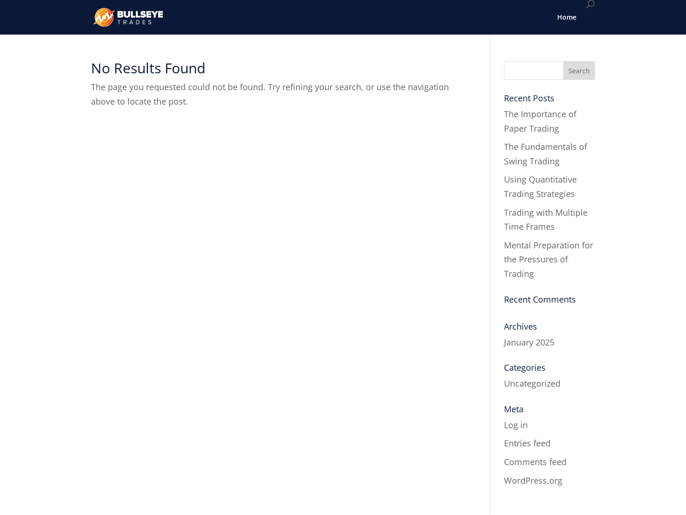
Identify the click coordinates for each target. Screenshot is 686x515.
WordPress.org (533, 480)
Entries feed (527, 443)
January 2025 (529, 342)
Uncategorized (532, 383)
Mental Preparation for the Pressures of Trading (548, 259)
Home (566, 17)
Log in (516, 424)
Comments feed (535, 461)
